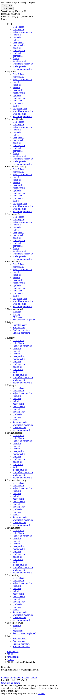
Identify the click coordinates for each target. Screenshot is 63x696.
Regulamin (15, 677)
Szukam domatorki (21, 333)
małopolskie (18, 42)
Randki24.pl (12, 651)
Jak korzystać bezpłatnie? (24, 319)
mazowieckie (19, 45)
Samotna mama (20, 325)
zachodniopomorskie (22, 69)
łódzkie (16, 40)
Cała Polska (18, 27)
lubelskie (17, 34)
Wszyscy (17, 311)
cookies (41, 693)
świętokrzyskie (20, 61)
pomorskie (18, 56)
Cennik (25, 677)
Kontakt (5, 677)
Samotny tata (19, 327)
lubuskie (17, 37)
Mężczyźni (18, 317)
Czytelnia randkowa (10, 683)
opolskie (17, 48)
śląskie (16, 58)
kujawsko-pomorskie (22, 32)
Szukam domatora (21, 330)
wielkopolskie (19, 66)
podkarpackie (19, 50)
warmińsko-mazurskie (23, 63)
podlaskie (17, 53)
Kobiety (16, 314)
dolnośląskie (18, 29)
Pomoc (34, 677)
